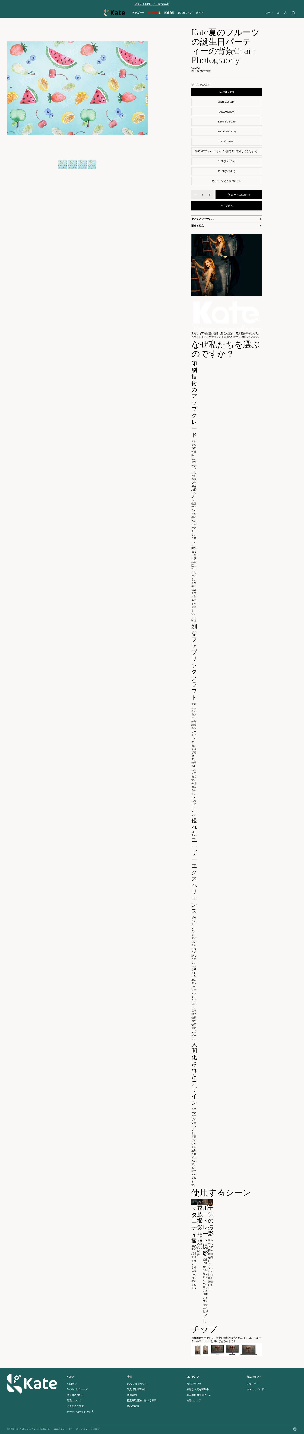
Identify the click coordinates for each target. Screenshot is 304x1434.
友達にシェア (194, 1400)
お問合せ (72, 1383)
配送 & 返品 (197, 225)
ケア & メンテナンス (202, 218)
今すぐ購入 (226, 205)
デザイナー (253, 1383)
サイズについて (75, 1395)
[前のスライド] (10, 88)
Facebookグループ (77, 1389)
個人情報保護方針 (137, 1389)
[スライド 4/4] (92, 164)
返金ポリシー (60, 1429)
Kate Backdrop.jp (23, 1429)
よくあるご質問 (75, 1406)
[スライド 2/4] (72, 164)
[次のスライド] (145, 88)
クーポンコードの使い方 (80, 1411)
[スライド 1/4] (62, 164)
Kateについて (194, 1383)
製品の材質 (133, 1406)
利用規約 (132, 1395)
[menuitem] (138, 13)
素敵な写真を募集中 (198, 1389)
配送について (74, 1400)
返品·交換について (137, 1383)
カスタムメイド (255, 1389)
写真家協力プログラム (199, 1395)
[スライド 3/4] (82, 164)
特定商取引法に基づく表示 (141, 1400)
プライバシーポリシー (79, 1429)
